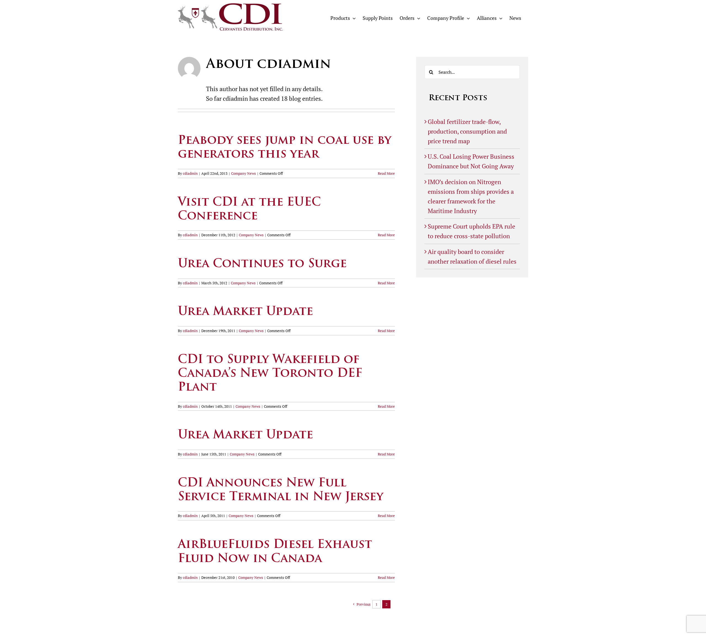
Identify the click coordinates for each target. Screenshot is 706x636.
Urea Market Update (245, 312)
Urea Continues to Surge (262, 264)
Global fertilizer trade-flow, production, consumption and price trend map (467, 131)
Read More (386, 173)
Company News (243, 173)
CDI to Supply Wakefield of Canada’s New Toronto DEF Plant (270, 374)
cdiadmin (190, 173)
